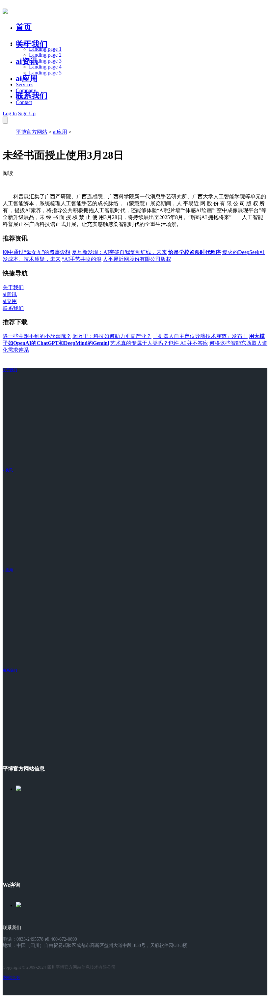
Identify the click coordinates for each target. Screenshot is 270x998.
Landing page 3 (45, 61)
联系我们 (31, 95)
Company (26, 90)
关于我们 (31, 44)
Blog (21, 96)
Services (24, 84)
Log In (10, 113)
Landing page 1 (45, 49)
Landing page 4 (45, 66)
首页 (24, 27)
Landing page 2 (45, 55)
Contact (24, 102)
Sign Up (27, 113)
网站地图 (11, 977)
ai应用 (60, 132)
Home (22, 43)
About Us (26, 78)
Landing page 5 (45, 72)
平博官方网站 (31, 132)
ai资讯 (27, 61)
